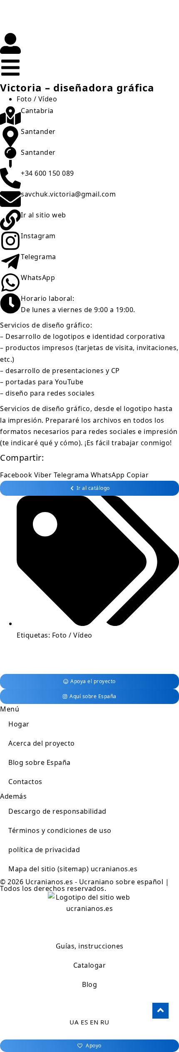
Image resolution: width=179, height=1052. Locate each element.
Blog (89, 984)
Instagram (38, 235)
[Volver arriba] (160, 1011)
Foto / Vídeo (37, 98)
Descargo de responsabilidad (57, 811)
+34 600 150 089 (47, 173)
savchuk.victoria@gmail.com (68, 194)
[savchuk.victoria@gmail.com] (10, 199)
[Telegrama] (10, 261)
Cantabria (37, 110)
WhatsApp (38, 277)
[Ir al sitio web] (10, 219)
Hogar (19, 724)
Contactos (25, 781)
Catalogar (89, 965)
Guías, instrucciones (90, 946)
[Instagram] (10, 240)
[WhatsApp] (10, 282)
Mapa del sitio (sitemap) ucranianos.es (72, 868)
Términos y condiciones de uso (60, 830)
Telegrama (38, 256)
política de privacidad (44, 849)
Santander (38, 131)
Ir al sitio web (43, 214)
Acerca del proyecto (41, 743)
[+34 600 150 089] (10, 178)
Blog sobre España (39, 762)
